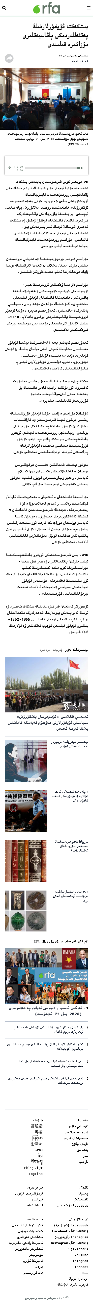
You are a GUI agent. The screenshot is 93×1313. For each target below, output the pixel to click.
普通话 (37, 1126)
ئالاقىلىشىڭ (35, 1205)
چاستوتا (83, 1193)
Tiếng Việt (33, 1168)
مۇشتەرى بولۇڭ (78, 1279)
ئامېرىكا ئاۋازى (33, 1261)
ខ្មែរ (40, 1156)
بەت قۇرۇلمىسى (33, 1273)
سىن (85, 1156)
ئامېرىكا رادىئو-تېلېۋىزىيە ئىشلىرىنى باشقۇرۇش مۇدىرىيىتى (25, 1249)
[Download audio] (9, 167)
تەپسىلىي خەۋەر (78, 1126)
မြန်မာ (37, 1138)
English (36, 1174)
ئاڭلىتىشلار (81, 1199)
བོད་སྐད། (37, 1162)
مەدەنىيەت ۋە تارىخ (76, 1138)
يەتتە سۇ (82, 1150)
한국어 (37, 1144)
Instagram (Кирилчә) (69, 1243)
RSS (85, 1273)
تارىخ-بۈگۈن (79, 1144)
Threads (81, 1267)
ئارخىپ (83, 1162)
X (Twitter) (77, 1249)
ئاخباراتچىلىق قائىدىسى (27, 1225)
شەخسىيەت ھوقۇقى (30, 1231)
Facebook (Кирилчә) (70, 1231)
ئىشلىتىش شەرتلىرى (30, 1237)
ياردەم (38, 1267)
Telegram (80, 1261)
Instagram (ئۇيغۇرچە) (71, 1237)
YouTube (81, 1255)
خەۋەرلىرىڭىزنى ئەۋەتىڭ (72, 1285)
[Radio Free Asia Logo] (46, 8)
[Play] (83, 168)
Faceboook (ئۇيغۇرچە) (71, 1225)
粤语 (39, 1132)
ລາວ (39, 1150)
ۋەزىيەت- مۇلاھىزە (76, 1132)
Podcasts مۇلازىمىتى (72, 1205)
